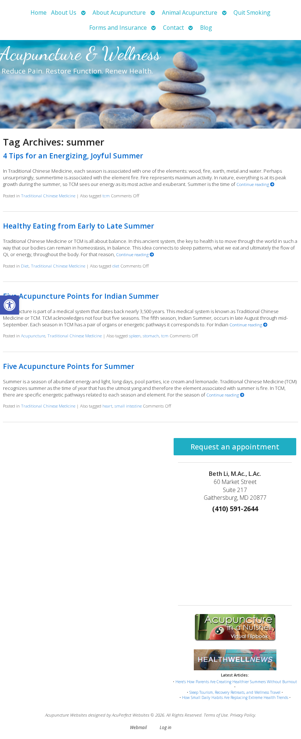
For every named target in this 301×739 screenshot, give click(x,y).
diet (115, 266)
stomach (151, 335)
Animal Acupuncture (189, 12)
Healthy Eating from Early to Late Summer (78, 226)
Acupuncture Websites (66, 715)
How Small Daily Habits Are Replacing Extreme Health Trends (235, 697)
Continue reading (253, 184)
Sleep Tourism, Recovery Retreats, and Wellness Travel (234, 692)
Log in (165, 727)
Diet (25, 266)
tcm (106, 195)
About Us (63, 12)
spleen (135, 335)
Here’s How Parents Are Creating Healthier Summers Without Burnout (236, 681)
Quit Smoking (252, 12)
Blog (206, 28)
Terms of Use (216, 715)
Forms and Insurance (118, 28)
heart (107, 406)
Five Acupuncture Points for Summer (68, 366)
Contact (173, 28)
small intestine (128, 406)
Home (38, 12)
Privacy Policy (242, 715)
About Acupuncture (119, 12)
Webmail (138, 727)
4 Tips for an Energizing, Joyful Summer (73, 156)
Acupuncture (33, 335)
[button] (9, 305)
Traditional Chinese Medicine (48, 195)
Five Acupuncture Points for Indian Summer (81, 296)
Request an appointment (235, 447)
